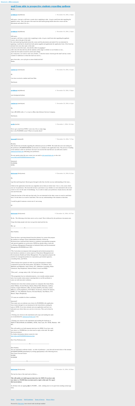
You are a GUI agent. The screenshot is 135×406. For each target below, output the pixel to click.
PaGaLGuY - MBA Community (10, 2)
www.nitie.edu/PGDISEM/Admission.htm (23, 157)
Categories (19, 399)
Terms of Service (40, 399)
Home (12, 399)
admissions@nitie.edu (17, 151)
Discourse (21, 403)
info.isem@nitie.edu (48, 155)
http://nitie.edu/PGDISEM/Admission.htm (23, 336)
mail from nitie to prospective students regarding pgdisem (40, 6)
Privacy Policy (50, 399)
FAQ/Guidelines (28, 399)
